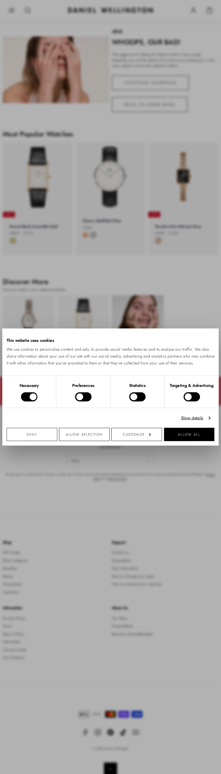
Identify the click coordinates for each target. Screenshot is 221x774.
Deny (31, 434)
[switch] (83, 396)
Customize (134, 434)
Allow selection (84, 434)
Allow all (189, 434)
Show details (192, 417)
